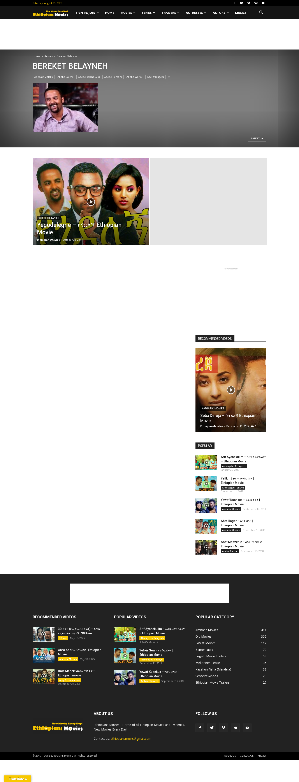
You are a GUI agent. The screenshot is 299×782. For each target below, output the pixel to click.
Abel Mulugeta (155, 76)
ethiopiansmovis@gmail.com (131, 738)
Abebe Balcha (66, 76)
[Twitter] (241, 3)
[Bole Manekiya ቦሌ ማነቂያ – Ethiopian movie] (44, 676)
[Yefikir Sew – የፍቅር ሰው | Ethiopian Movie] (206, 483)
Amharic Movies (213, 408)
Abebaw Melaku (43, 76)
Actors (219, 13)
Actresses (194, 13)
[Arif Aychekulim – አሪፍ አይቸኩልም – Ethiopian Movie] (206, 462)
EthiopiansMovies (48, 239)
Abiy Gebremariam (69, 680)
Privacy (262, 755)
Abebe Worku (134, 76)
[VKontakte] (256, 3)
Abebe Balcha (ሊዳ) (89, 76)
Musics (240, 13)
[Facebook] (234, 3)
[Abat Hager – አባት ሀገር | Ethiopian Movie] (206, 526)
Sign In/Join (85, 13)
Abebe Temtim (113, 76)
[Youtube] (263, 3)
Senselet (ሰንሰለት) (207, 676)
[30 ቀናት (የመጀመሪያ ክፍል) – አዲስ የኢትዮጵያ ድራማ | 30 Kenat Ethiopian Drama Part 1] (44, 634)
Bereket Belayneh (49, 218)
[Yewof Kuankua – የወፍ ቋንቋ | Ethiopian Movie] (206, 505)
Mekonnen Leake (207, 663)
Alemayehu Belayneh (233, 466)
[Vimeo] (248, 3)
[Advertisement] (149, 34)
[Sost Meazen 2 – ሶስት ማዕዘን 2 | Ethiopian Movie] (206, 547)
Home (109, 13)
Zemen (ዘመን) (205, 650)
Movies (126, 13)
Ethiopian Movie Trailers (212, 682)
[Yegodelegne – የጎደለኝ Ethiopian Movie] (91, 208)
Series (147, 13)
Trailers (169, 13)
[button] (261, 12)
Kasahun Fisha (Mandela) (213, 669)
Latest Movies (205, 643)
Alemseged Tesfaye (233, 487)
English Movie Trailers (210, 656)
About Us (230, 755)
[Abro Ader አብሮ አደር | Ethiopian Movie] (44, 655)
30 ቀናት (63, 638)
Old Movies (203, 636)
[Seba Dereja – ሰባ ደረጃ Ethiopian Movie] (230, 391)
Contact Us (246, 755)
